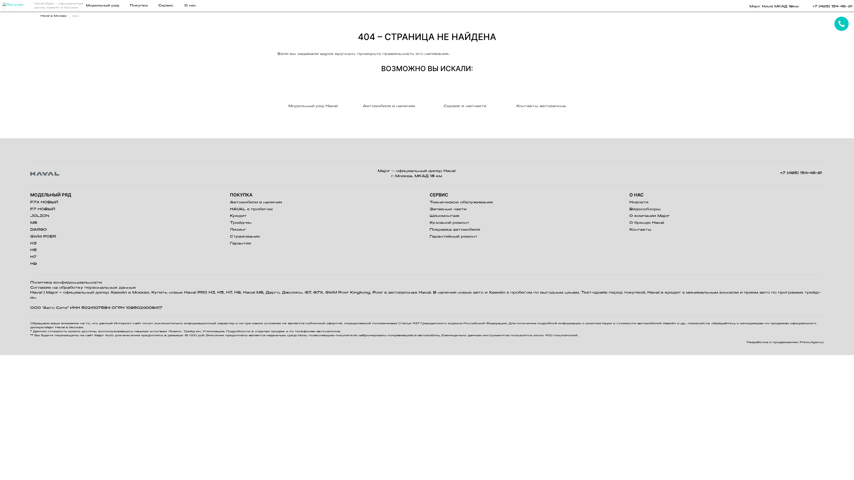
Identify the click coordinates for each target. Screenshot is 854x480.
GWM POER (43, 236)
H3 (33, 243)
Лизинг (238, 229)
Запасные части (448, 209)
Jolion (39, 216)
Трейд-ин (241, 222)
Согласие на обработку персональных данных (83, 287)
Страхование (245, 236)
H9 (33, 264)
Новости (638, 202)
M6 (33, 222)
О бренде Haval (646, 222)
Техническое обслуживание (461, 202)
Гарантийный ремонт (453, 236)
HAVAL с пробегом (251, 209)
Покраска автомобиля (455, 229)
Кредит (238, 216)
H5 (33, 250)
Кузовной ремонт (449, 222)
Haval (36, 292)
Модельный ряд (102, 5)
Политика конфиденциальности (66, 282)
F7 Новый (42, 209)
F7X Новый (44, 202)
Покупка (139, 5)
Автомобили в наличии (256, 202)
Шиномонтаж (444, 216)
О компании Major (649, 216)
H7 (33, 257)
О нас (190, 5)
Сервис (166, 5)
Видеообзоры (645, 209)
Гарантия (240, 243)
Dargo (38, 229)
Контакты (640, 229)
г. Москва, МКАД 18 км (416, 176)
